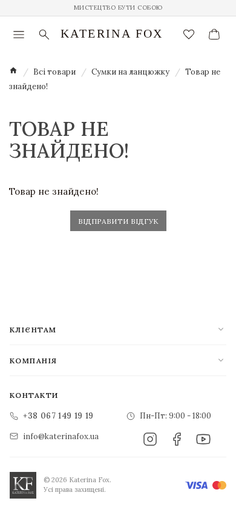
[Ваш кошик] (214, 34)
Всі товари (54, 72)
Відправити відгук (118, 221)
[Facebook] (177, 439)
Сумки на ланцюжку (130, 72)
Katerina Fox (112, 33)
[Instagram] (150, 439)
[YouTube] (203, 439)
